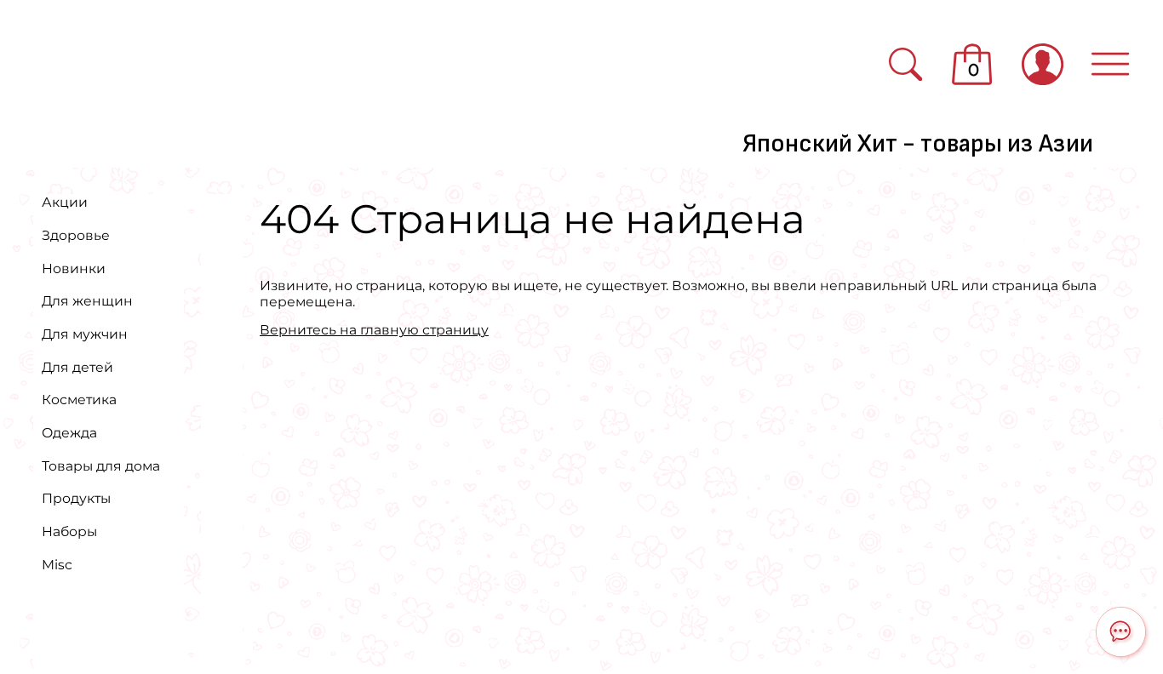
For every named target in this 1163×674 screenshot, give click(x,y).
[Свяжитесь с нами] (1121, 632)
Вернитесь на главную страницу (374, 330)
